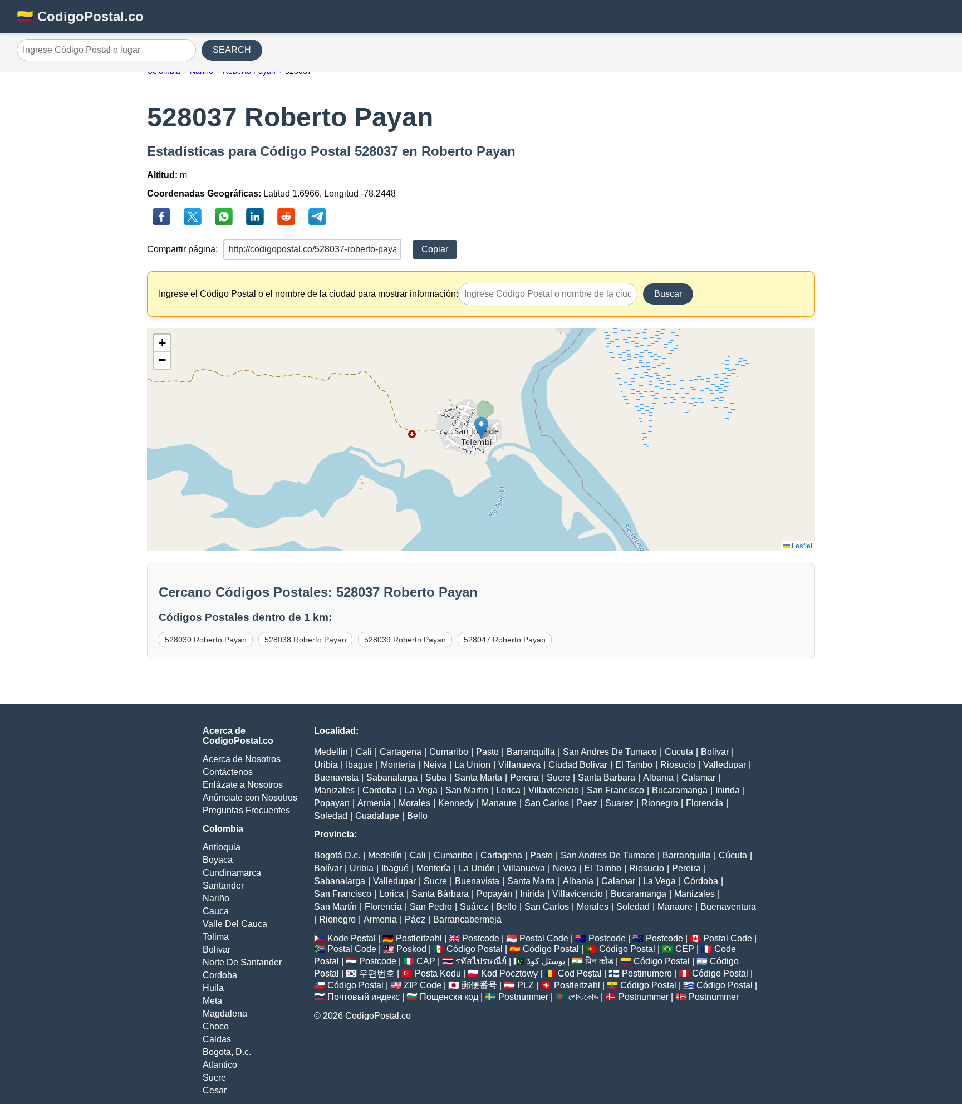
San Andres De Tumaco (610, 752)
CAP (425, 961)
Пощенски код (449, 997)
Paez (587, 803)
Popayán (494, 894)
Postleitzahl (419, 938)
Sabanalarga (392, 777)
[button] (481, 427)
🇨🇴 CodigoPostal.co (80, 16)
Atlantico (220, 1064)
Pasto (487, 752)
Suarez (619, 803)
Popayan (332, 803)
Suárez (474, 906)
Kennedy (456, 803)
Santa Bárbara (440, 894)
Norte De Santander (242, 962)
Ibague (359, 764)
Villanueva (519, 764)
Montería (433, 868)
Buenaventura (728, 906)
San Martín (335, 906)
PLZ (525, 985)
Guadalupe (377, 816)
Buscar (668, 293)
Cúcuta (733, 855)
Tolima (216, 936)
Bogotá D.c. (337, 855)
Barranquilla (531, 752)
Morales (414, 803)
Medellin (331, 752)
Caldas (217, 1039)
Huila (213, 988)
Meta (212, 1000)
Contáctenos (228, 772)
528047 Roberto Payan (505, 639)
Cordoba (220, 975)
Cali (364, 752)
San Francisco (615, 790)
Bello (417, 816)
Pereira (524, 777)
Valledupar (724, 764)
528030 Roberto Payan (206, 639)
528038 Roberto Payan (305, 639)
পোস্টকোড (583, 997)
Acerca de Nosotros (242, 759)
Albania (658, 777)
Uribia (326, 764)
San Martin (466, 790)
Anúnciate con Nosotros (250, 797)
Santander (223, 885)
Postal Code (543, 938)
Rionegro (659, 803)
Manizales (334, 790)
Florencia (704, 803)
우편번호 (377, 973)
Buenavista (336, 777)
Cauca (216, 911)
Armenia (374, 803)
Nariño (216, 898)
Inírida (532, 894)
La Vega (421, 790)
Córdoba (701, 881)
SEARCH (232, 50)
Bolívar (328, 868)
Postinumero (647, 973)
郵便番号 (479, 985)
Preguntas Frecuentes (246, 810)
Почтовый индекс (363, 997)
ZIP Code (422, 985)
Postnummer (523, 997)
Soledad (330, 816)
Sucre (214, 1077)
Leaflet (801, 545)
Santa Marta (478, 777)
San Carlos (546, 803)
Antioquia (221, 847)
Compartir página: (182, 249)
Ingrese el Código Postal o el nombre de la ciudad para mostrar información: (308, 293)
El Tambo (633, 764)
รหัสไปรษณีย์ (481, 961)
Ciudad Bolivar (577, 764)
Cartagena (400, 752)
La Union (472, 764)
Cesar (215, 1090)
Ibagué (395, 868)
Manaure (499, 803)
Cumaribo (448, 752)
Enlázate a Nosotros (243, 784)
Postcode (480, 938)
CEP (684, 949)
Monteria (398, 764)
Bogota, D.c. (227, 1052)
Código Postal (474, 949)
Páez (415, 919)
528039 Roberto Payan (405, 639)
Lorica (508, 790)
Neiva (434, 764)
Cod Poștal (580, 973)
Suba (435, 777)
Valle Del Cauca (235, 924)
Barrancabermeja (467, 919)
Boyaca (218, 860)
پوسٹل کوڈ (546, 961)
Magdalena (225, 1013)
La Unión (477, 868)
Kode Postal (351, 938)
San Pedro (431, 906)
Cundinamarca (232, 872)
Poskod (411, 949)
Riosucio (677, 764)
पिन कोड (599, 961)
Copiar (434, 249)
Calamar (698, 777)
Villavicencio (553, 790)
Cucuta (679, 752)
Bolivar (216, 949)
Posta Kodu (438, 973)
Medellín (385, 855)
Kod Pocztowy (509, 973)
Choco (216, 1026)
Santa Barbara (606, 777)
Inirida (727, 790)
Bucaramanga (680, 790)
